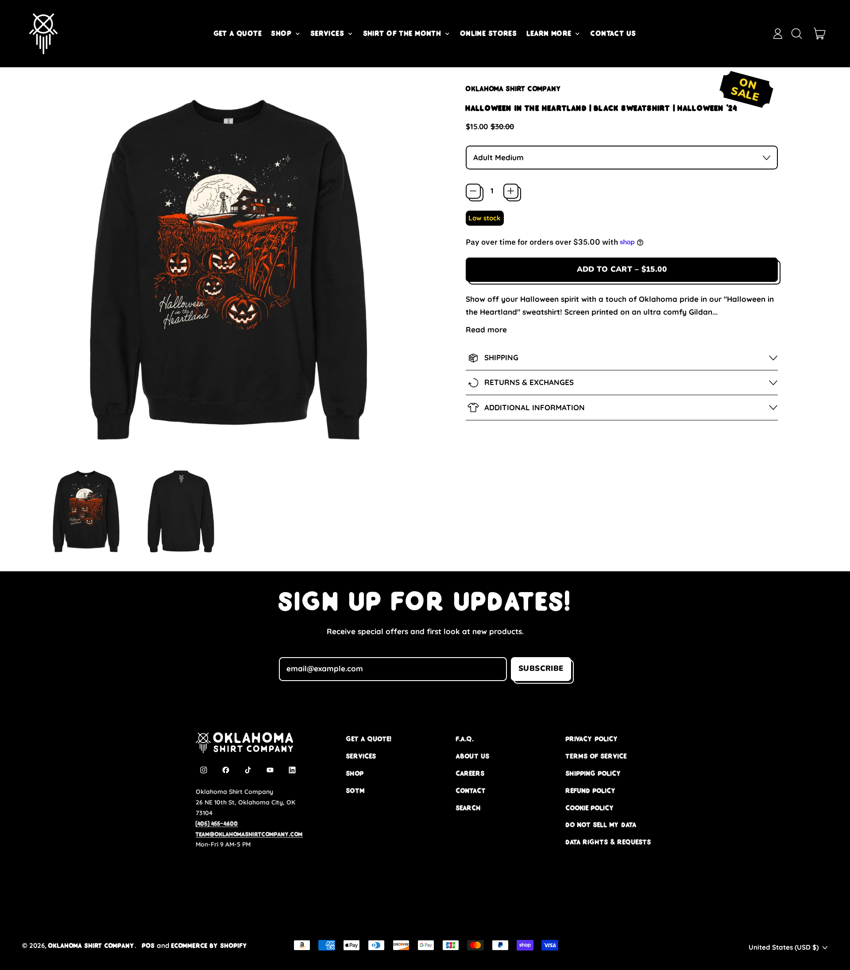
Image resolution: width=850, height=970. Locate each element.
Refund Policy (591, 790)
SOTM (355, 790)
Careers (470, 773)
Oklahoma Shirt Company (513, 88)
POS (148, 945)
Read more (486, 329)
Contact (471, 790)
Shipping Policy (594, 773)
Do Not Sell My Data (601, 824)
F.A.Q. (465, 739)
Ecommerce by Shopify (209, 945)
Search (468, 808)
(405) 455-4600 (217, 823)
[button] (796, 33)
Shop (355, 773)
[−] (473, 191)
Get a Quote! (368, 739)
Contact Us (613, 33)
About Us (473, 756)
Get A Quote (238, 33)
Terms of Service (596, 756)
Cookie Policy (590, 808)
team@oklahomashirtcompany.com (249, 834)
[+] (510, 191)
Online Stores (489, 33)
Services (361, 756)
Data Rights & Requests (608, 842)
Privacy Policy (592, 739)
